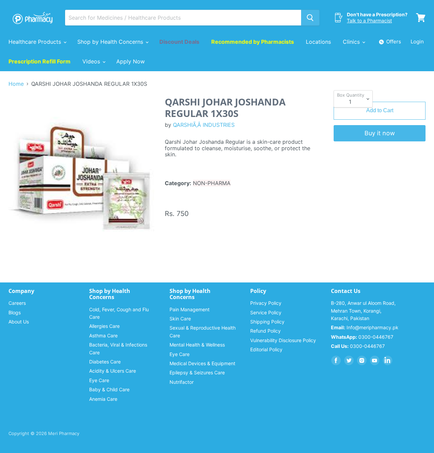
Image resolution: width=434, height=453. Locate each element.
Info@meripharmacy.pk (364, 327)
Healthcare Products (35, 41)
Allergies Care (104, 326)
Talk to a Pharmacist (369, 20)
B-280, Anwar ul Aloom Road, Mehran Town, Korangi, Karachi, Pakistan (363, 310)
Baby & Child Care (109, 389)
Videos (92, 61)
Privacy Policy (265, 303)
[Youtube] (374, 360)
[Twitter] (349, 360)
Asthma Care (103, 335)
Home (16, 84)
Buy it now (379, 133)
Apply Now (130, 61)
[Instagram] (362, 360)
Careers (17, 303)
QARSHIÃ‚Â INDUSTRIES (204, 124)
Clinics (352, 41)
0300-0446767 (362, 337)
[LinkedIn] (387, 360)
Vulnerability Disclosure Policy (283, 340)
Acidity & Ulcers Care (112, 371)
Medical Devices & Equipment (202, 363)
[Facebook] (336, 360)
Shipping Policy (267, 321)
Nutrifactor (182, 382)
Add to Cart (379, 110)
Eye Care (99, 380)
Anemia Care (103, 399)
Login (417, 41)
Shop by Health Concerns (111, 41)
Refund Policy (265, 331)
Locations (318, 41)
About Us (18, 321)
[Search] (310, 17)
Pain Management (190, 309)
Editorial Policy (266, 349)
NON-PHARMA (212, 183)
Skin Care (180, 318)
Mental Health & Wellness (197, 345)
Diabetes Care (105, 362)
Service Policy (265, 312)
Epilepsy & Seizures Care (197, 372)
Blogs (14, 312)
